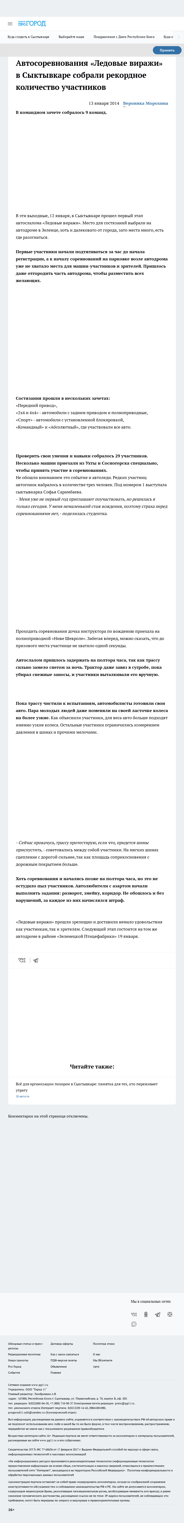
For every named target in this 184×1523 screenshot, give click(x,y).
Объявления (59, 1366)
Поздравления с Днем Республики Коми (124, 37)
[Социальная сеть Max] (134, 1324)
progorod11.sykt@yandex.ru (26, 1412)
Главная (56, 1372)
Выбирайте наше (72, 37)
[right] (178, 37)
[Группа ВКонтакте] (134, 1314)
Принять (167, 50)
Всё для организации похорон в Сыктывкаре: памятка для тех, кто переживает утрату (87, 1089)
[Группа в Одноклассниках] (146, 1314)
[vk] (22, 960)
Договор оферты (62, 1343)
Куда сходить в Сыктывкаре (29, 37)
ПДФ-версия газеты (64, 1360)
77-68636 (47, 1449)
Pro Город (14, 1366)
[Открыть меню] (10, 24)
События (14, 1372)
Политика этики (104, 1343)
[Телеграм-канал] (158, 1314)
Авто (96, 1366)
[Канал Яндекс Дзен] (170, 1314)
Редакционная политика (24, 1354)
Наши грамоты (18, 1360)
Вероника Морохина (145, 103)
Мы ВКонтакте (102, 1360)
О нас (96, 1354)
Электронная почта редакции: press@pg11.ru (104, 1403)
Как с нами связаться (65, 1354)
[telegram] (37, 960)
